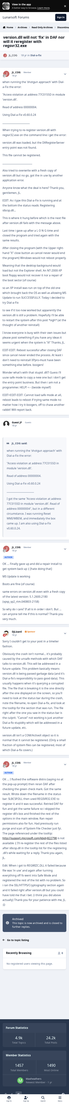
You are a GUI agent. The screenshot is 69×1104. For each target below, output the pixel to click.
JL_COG (13, 55)
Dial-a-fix (35, 55)
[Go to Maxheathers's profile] (20, 1080)
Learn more (7, 6)
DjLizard (17, 631)
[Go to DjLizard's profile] (6, 633)
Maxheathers (33, 1078)
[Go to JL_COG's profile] (5, 55)
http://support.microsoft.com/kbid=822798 (29, 838)
